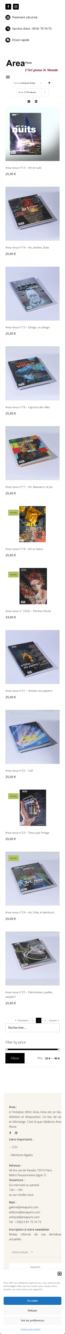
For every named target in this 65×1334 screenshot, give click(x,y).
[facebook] (8, 7)
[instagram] (16, 7)
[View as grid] (28, 101)
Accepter (32, 1300)
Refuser (32, 1310)
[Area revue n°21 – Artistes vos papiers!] (32, 657)
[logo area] (32, 60)
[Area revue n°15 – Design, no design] (32, 294)
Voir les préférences (32, 1320)
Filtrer (15, 1058)
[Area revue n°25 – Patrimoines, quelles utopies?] (32, 959)
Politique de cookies (31, 1329)
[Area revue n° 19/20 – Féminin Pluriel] (32, 586)
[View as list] (36, 101)
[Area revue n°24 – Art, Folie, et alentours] (32, 879)
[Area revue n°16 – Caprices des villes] (32, 373)
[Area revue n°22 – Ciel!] (32, 737)
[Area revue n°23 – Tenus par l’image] (32, 808)
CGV (15, 1147)
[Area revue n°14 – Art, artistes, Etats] (32, 214)
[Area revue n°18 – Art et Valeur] (32, 524)
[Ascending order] (49, 83)
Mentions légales (21, 1155)
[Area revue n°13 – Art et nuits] (32, 134)
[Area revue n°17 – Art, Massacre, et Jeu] (32, 453)
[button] (59, 1274)
